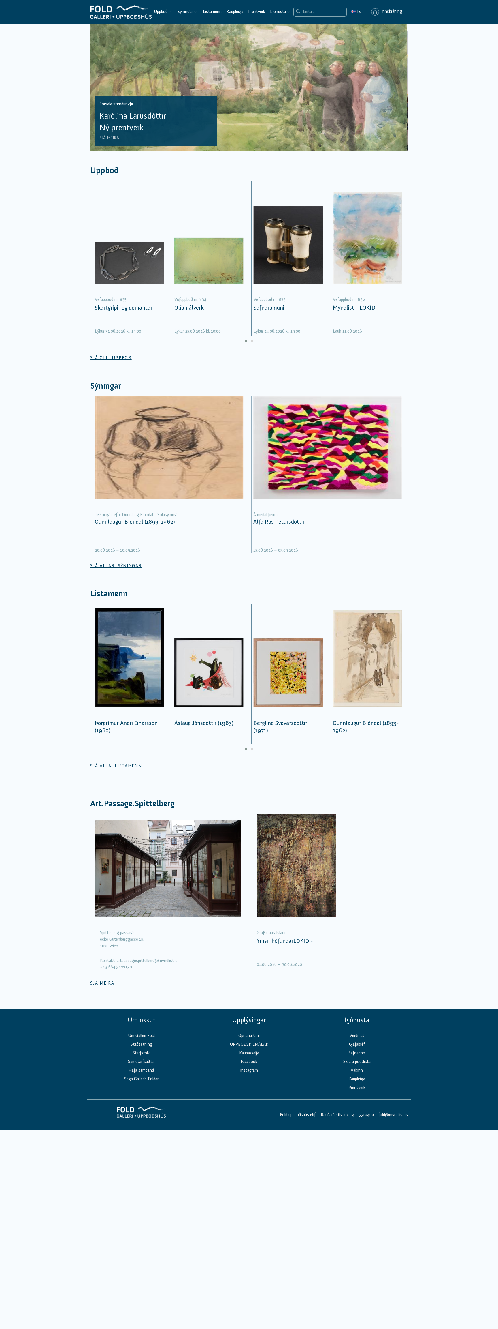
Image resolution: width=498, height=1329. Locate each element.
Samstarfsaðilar (141, 1061)
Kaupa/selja (249, 1053)
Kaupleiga (235, 11)
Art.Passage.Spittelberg (132, 803)
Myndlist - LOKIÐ (354, 307)
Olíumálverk (189, 307)
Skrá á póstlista (357, 1061)
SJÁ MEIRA (110, 137)
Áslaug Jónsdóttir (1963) (203, 722)
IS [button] (356, 11)
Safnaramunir (270, 307)
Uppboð (160, 11)
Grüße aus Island (271, 932)
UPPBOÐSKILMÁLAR (249, 1044)
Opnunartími (249, 1035)
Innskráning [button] (390, 11)
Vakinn (357, 1070)
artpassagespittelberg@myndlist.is (147, 960)
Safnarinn (356, 1053)
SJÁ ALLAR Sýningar (116, 565)
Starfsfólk (141, 1053)
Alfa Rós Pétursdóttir (279, 521)
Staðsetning (141, 1044)
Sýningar (185, 11)
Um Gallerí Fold (141, 1035)
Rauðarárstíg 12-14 (337, 1114)
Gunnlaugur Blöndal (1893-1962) (135, 521)
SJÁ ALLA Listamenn (116, 765)
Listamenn (212, 11)
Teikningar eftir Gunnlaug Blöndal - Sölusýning (136, 514)
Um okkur (141, 1020)
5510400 (366, 1114)
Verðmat (357, 1035)
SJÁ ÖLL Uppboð (111, 357)
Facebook (249, 1061)
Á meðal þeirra (265, 514)
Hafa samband (141, 1070)
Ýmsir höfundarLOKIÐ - (285, 940)
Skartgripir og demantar (123, 307)
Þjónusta (278, 11)
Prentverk (256, 11)
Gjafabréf (357, 1044)
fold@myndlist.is (393, 1114)
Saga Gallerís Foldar (141, 1078)
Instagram (249, 1070)
